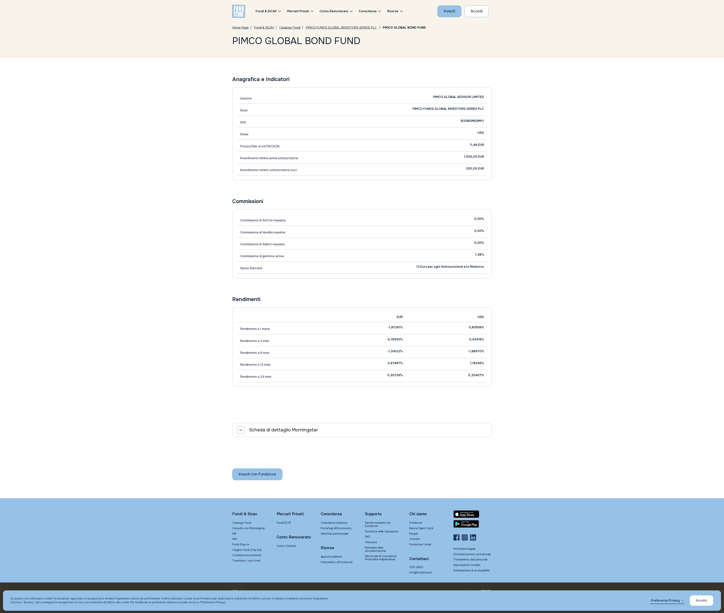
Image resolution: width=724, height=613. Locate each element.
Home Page (240, 28)
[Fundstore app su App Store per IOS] (472, 514)
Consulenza (368, 11)
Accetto (701, 600)
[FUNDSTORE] (238, 11)
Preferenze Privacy (665, 600)
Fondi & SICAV (264, 28)
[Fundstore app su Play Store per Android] (472, 524)
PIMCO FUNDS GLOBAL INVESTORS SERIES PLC (341, 28)
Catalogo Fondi (289, 28)
